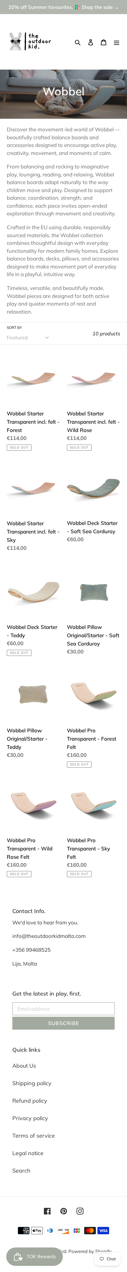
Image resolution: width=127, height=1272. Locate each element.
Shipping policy (31, 1083)
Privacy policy (30, 1118)
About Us (24, 1065)
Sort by (14, 327)
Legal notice (27, 1153)
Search (21, 1170)
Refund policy (29, 1100)
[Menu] (116, 42)
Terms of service (33, 1135)
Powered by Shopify (90, 1251)
